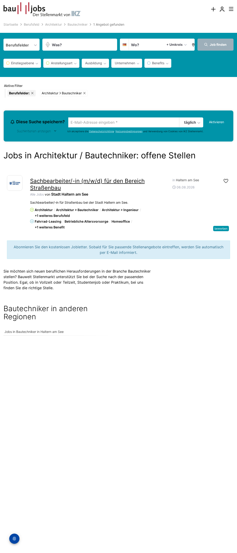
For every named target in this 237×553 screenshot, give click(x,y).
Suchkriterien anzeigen (34, 131)
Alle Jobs (37, 194)
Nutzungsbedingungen (128, 131)
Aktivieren (216, 122)
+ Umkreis (174, 44)
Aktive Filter (13, 86)
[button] (192, 44)
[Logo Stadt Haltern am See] (14, 182)
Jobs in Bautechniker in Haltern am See (34, 332)
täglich (190, 122)
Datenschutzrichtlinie (101, 131)
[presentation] (213, 9)
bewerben (221, 228)
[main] (118, 181)
